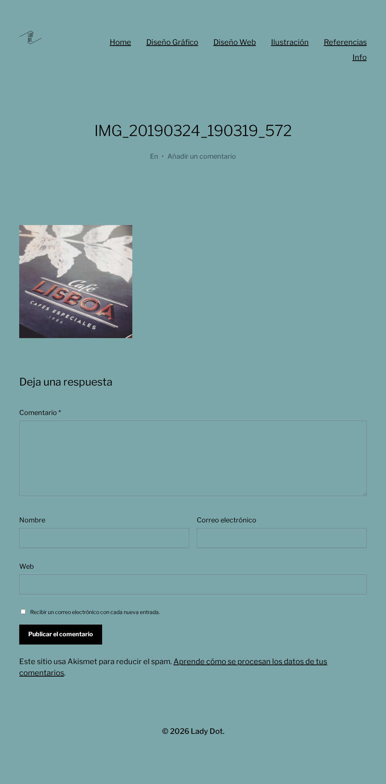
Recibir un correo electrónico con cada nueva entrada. (95, 612)
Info (359, 57)
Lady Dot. (207, 731)
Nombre (32, 520)
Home (120, 42)
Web (26, 566)
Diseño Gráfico (172, 42)
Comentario (40, 412)
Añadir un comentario (201, 156)
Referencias (345, 42)
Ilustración (290, 42)
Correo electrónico (226, 520)
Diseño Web (234, 42)
